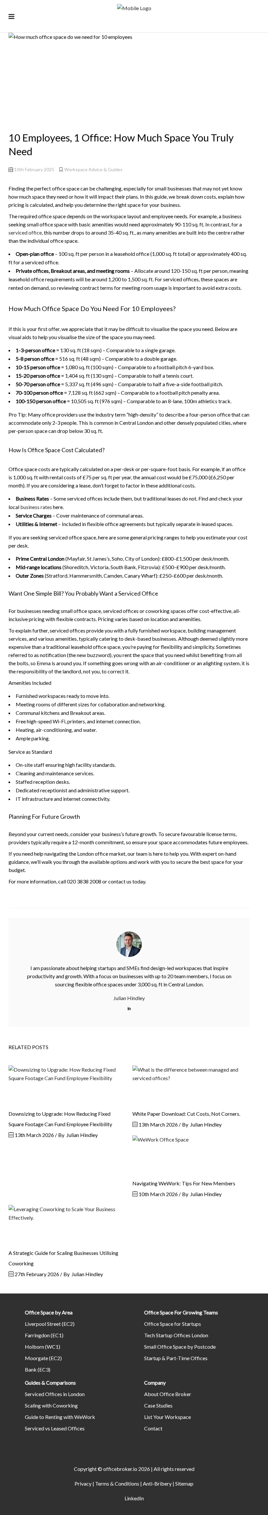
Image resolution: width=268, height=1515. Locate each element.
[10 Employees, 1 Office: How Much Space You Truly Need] (129, 944)
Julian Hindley (82, 1135)
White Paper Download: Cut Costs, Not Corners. (186, 1114)
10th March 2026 (158, 1194)
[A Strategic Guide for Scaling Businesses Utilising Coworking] (67, 1223)
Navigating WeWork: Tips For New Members (183, 1183)
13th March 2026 (34, 1135)
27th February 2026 (36, 1274)
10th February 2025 (33, 169)
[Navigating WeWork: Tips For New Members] (191, 1153)
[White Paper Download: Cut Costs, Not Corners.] (191, 1083)
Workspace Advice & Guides (93, 169)
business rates (36, 507)
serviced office (25, 232)
